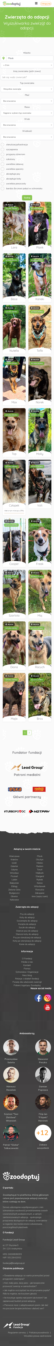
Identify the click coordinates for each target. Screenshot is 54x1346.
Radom (39, 866)
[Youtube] (47, 1007)
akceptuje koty (13, 178)
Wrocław (14, 873)
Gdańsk (14, 866)
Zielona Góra (14, 889)
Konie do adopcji (27, 944)
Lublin (14, 879)
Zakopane (39, 893)
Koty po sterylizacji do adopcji (27, 940)
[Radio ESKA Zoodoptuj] (15, 789)
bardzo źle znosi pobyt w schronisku (24, 188)
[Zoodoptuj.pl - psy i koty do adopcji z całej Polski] (14, 3)
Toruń (39, 869)
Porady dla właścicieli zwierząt (27, 982)
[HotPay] (39, 811)
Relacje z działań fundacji (27, 978)
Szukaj (27, 197)
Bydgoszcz (14, 893)
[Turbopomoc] (15, 811)
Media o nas (27, 961)
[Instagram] (47, 997)
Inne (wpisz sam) (40, 896)
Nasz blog (27, 975)
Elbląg (14, 886)
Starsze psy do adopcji (27, 930)
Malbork (40, 873)
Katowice (14, 899)
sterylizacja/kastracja (17, 144)
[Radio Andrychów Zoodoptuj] (39, 789)
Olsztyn (39, 859)
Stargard (40, 876)
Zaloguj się (45, 4)
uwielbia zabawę (14, 164)
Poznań (14, 876)
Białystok (14, 883)
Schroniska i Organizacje (27, 972)
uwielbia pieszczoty (16, 183)
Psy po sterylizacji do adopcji (27, 937)
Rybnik (39, 879)
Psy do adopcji (27, 914)
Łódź (14, 862)
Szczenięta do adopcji (27, 920)
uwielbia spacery (14, 169)
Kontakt (27, 965)
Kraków (14, 859)
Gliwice (14, 896)
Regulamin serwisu (17, 1332)
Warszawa (14, 856)
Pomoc (27, 968)
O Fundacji (27, 958)
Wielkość (27, 131)
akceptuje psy (13, 173)
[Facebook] (38, 997)
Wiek (27, 119)
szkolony (10, 159)
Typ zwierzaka (27, 83)
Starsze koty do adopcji (27, 934)
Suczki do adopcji (27, 927)
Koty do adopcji (27, 917)
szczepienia (12, 149)
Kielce (40, 883)
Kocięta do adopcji (27, 924)
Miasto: (27, 52)
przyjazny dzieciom (15, 154)
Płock (40, 856)
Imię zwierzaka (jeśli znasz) (27, 71)
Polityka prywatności (39, 1332)
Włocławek (39, 886)
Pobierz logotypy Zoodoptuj (27, 985)
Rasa (27, 107)
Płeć (27, 95)
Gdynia (14, 869)
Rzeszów (39, 889)
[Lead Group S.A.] (27, 767)
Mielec (40, 862)
